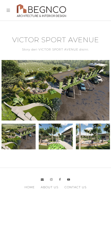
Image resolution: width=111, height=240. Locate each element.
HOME (30, 187)
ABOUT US (49, 187)
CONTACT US (75, 187)
